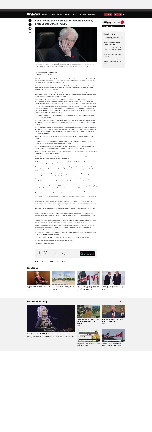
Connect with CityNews (108, 26)
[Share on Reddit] (30, 28)
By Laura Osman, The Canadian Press (46, 72)
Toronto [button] (29, 10)
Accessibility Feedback (58, 262)
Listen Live (118, 14)
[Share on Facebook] (30, 24)
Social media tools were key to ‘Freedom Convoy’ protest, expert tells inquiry (64, 22)
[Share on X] (30, 20)
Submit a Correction (42, 262)
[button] (107, 10)
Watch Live (108, 14)
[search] (124, 15)
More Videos (120, 302)
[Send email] (30, 32)
